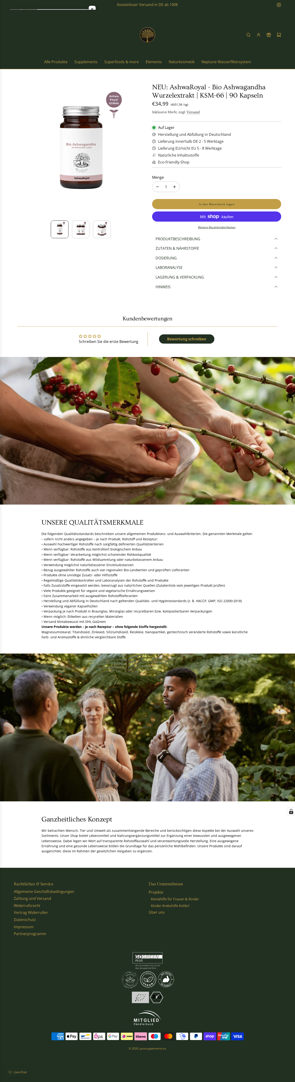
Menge (158, 177)
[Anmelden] (259, 35)
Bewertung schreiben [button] (186, 339)
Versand (193, 112)
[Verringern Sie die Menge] (157, 187)
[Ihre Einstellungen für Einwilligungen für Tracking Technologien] (291, 811)
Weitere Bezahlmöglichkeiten (217, 227)
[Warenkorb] (279, 35)
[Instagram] (279, 5)
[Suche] (248, 35)
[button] (17, 150)
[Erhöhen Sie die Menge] (174, 187)
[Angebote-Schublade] (269, 35)
